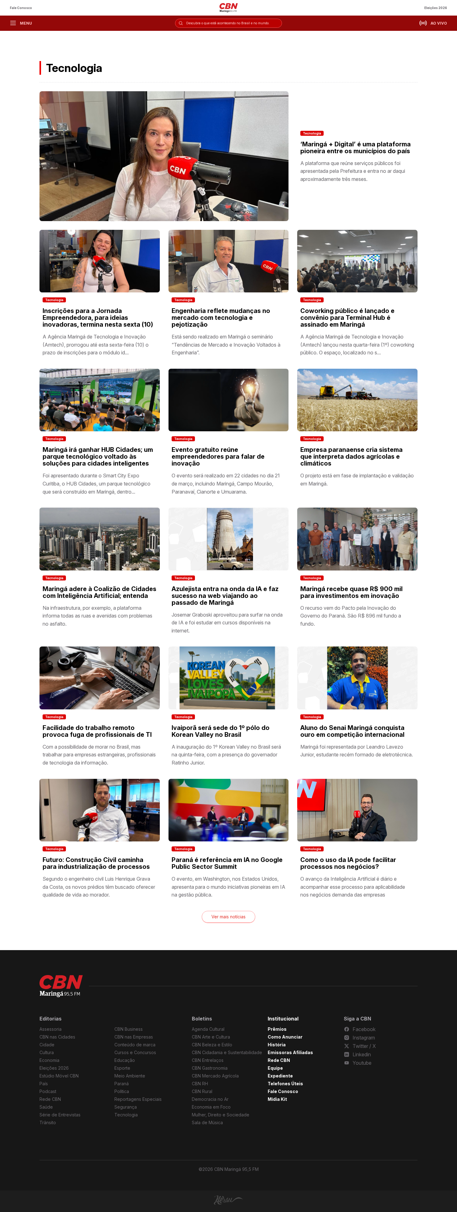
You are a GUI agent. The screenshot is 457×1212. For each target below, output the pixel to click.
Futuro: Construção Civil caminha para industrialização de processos (96, 863)
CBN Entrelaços (208, 1060)
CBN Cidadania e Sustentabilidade (227, 1052)
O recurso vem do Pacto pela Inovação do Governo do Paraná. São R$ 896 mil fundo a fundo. (350, 616)
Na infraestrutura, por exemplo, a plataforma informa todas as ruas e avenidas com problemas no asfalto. (97, 616)
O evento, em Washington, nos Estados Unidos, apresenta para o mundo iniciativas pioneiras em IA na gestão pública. (228, 887)
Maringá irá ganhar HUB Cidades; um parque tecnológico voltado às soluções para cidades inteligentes (98, 456)
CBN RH (200, 1083)
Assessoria (50, 1029)
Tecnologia (312, 133)
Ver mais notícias (228, 916)
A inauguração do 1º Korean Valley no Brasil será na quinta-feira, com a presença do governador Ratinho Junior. (226, 755)
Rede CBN (50, 1099)
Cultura (46, 1052)
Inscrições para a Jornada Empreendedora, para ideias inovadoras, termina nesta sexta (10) (98, 317)
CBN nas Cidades (57, 1036)
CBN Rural (202, 1091)
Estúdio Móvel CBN (59, 1075)
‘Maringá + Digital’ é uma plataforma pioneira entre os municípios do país (355, 147)
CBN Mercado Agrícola (215, 1075)
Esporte (122, 1068)
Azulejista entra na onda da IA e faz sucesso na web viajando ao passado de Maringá (225, 595)
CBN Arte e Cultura (211, 1036)
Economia (49, 1060)
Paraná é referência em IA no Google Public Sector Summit (227, 863)
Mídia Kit (277, 1099)
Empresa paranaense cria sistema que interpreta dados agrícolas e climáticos (351, 456)
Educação (124, 1060)
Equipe (275, 1068)
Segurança (125, 1107)
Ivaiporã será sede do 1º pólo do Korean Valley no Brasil (221, 731)
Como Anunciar (285, 1036)
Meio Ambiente (129, 1075)
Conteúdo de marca (134, 1044)
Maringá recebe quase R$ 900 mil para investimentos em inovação (351, 592)
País (43, 1083)
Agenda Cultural (208, 1029)
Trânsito (47, 1122)
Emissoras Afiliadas (290, 1052)
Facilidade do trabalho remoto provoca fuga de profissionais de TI (97, 731)
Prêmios (277, 1029)
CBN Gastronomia (210, 1068)
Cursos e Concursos (135, 1052)
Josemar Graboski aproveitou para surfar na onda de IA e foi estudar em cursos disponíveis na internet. (227, 623)
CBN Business (128, 1029)
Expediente (280, 1075)
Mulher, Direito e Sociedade (220, 1114)
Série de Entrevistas (60, 1114)
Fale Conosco (21, 8)
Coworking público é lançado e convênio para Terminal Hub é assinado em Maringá (347, 317)
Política (121, 1091)
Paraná (121, 1083)
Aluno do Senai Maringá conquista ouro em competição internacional (352, 731)
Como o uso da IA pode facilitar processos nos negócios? (348, 863)
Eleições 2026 (435, 8)
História (277, 1044)
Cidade (46, 1044)
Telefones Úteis (285, 1083)
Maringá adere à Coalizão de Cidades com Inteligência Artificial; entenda (99, 592)
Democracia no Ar (210, 1099)
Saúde (46, 1107)
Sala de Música (207, 1122)
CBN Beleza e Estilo (212, 1044)
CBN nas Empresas (133, 1036)
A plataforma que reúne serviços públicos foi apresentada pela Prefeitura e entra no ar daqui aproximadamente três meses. (352, 171)
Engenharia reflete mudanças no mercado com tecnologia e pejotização (221, 317)
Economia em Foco (211, 1107)
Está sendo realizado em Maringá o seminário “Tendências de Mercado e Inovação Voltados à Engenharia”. (226, 345)
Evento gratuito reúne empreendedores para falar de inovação (218, 456)
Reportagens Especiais (138, 1099)
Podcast (47, 1091)
